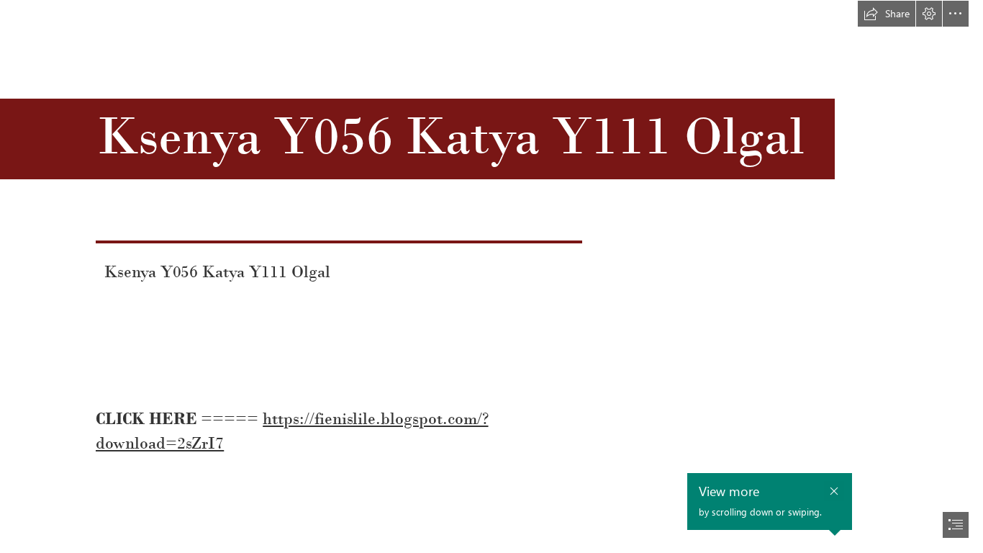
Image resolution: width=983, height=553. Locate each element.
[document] (491, 276)
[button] (886, 14)
